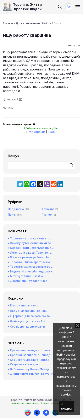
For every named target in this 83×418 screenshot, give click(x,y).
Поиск (57, 23)
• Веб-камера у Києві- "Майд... (29, 369)
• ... (32, 373)
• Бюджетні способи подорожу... (31, 271)
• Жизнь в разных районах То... (29, 257)
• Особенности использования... (31, 247)
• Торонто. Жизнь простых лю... (30, 262)
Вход (51, 131)
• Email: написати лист (24, 305)
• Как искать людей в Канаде (28, 359)
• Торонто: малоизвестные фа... (30, 266)
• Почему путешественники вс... (30, 243)
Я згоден (66, 406)
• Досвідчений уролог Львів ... (29, 280)
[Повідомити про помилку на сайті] (28, 413)
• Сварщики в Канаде (23, 364)
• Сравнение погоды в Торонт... (30, 350)
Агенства (48, 209)
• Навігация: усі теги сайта (27, 321)
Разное (47, 214)
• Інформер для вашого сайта (29, 316)
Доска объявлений (28, 23)
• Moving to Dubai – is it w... (26, 276)
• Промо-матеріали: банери (27, 310)
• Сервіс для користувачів (26, 326)
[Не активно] (46, 413)
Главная (8, 23)
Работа (46, 23)
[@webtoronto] (37, 413)
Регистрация (36, 131)
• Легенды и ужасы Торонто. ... (30, 252)
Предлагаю (16, 209)
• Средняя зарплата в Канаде (29, 355)
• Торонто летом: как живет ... (29, 238)
